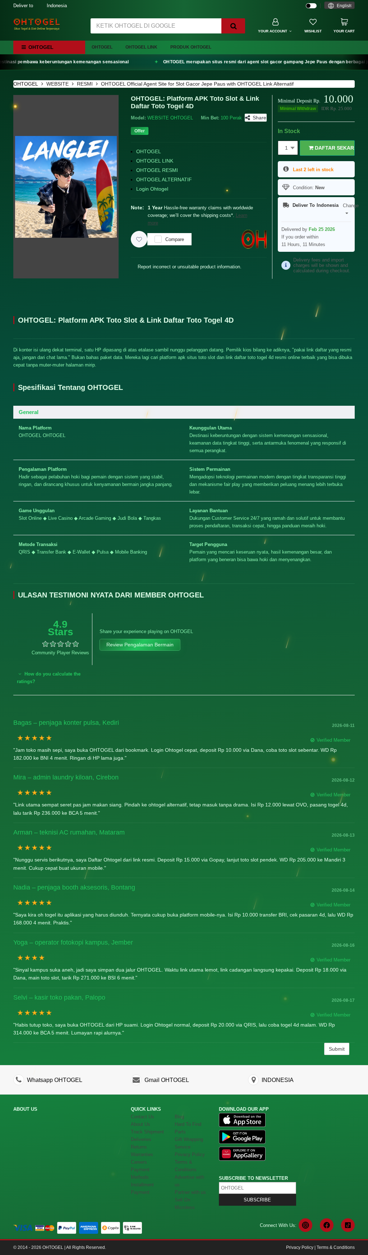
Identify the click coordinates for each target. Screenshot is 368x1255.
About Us (140, 1124)
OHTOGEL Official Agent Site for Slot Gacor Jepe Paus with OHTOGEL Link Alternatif (197, 84)
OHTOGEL (102, 47)
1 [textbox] (286, 148)
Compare (174, 239)
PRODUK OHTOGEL (190, 47)
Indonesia (40, 5)
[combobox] (339, 5)
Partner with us (190, 1192)
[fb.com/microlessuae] (327, 1225)
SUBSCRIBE (257, 1199)
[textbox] (339, 6)
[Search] (233, 25)
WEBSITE (57, 84)
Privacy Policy (190, 1154)
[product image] (66, 186)
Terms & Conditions (336, 1247)
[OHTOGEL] (36, 24)
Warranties (142, 1154)
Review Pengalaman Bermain (140, 644)
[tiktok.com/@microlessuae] (348, 1225)
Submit (337, 1049)
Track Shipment (147, 1131)
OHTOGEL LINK (141, 47)
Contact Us (142, 1116)
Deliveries (141, 1139)
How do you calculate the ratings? (48, 677)
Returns (139, 1147)
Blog (179, 1116)
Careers (139, 1162)
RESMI (85, 84)
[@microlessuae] (305, 1225)
